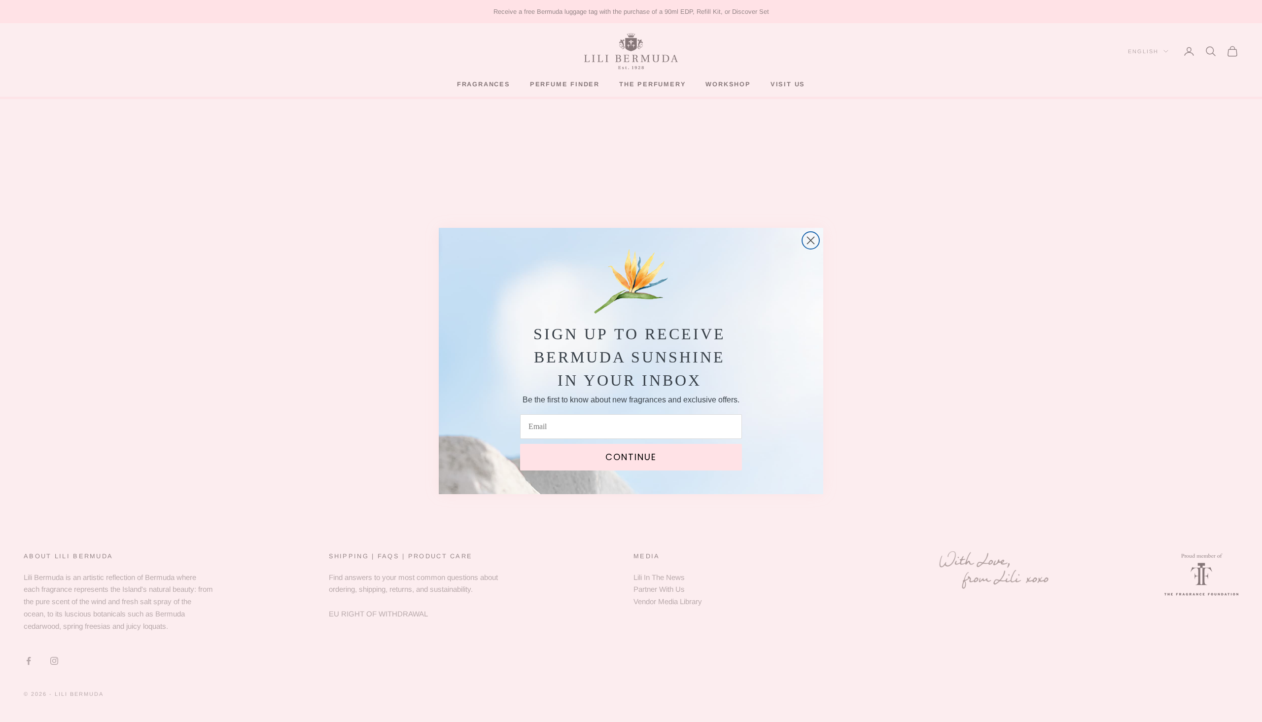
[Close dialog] (810, 240)
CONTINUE (631, 457)
